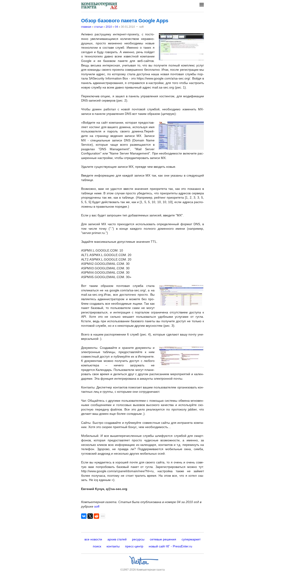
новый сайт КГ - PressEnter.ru (170, 546)
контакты (113, 546)
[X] (90, 516)
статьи (98, 26)
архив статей (117, 539)
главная (86, 26)
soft (96, 506)
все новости (93, 539)
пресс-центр (134, 546)
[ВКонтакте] (84, 516)
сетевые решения (163, 539)
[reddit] (96, 516)
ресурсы (138, 539)
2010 (109, 26)
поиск (97, 546)
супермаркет (191, 539)
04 (116, 26)
